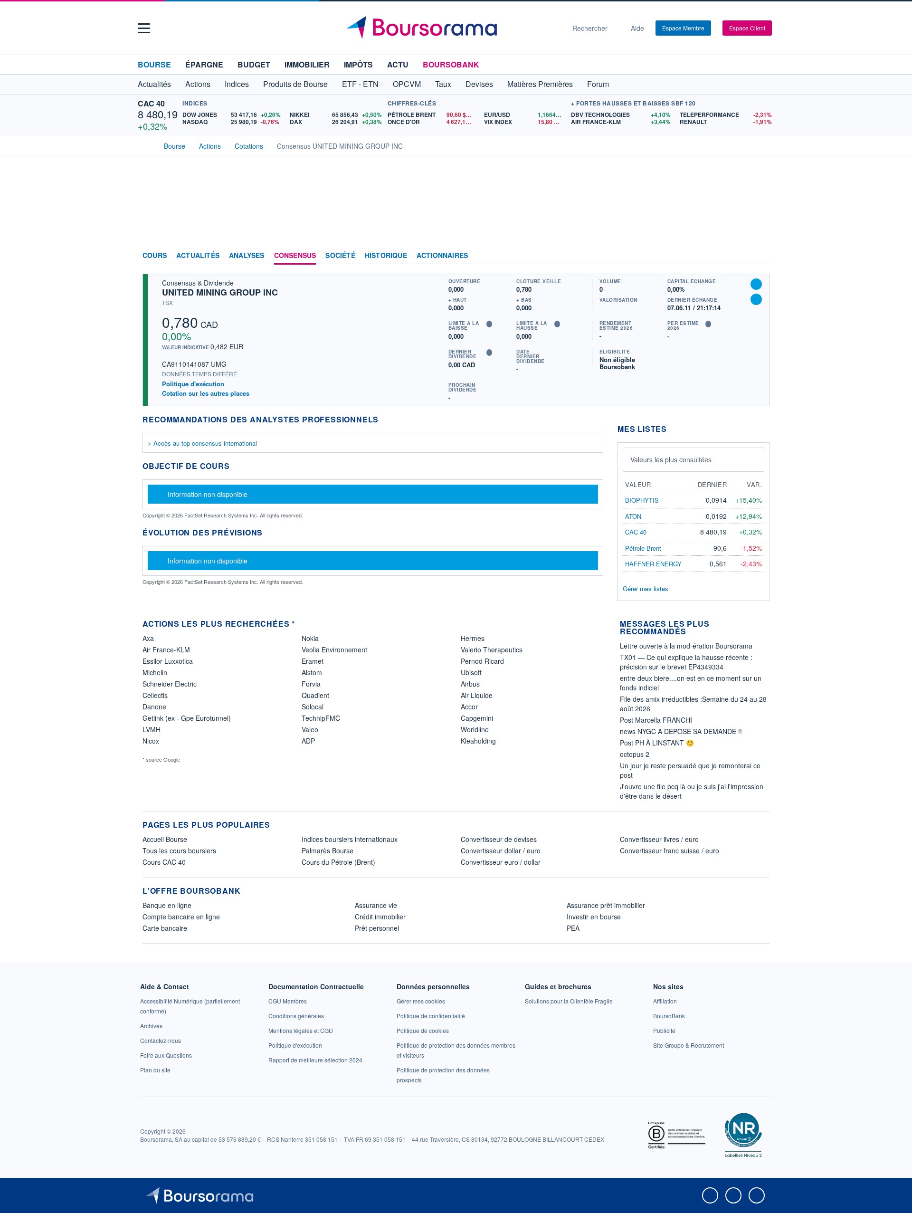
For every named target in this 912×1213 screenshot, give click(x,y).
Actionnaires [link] (442, 255)
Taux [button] (443, 83)
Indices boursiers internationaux (350, 839)
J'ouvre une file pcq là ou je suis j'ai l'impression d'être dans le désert (691, 791)
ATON (633, 516)
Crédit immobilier (380, 916)
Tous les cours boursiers (179, 850)
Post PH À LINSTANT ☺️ (657, 742)
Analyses (247, 255)
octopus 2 (634, 754)
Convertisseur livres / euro (659, 839)
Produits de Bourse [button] (295, 83)
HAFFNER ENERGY (653, 563)
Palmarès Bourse (327, 850)
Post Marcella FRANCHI (656, 720)
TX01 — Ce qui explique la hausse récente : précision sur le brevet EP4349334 (686, 661)
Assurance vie (376, 905)
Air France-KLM (166, 649)
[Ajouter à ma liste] (756, 299)
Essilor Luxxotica (167, 661)
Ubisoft (471, 672)
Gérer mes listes (645, 588)
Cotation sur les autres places (205, 393)
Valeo (310, 729)
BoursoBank (451, 64)
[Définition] (489, 324)
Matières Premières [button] (540, 83)
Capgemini (477, 718)
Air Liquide (477, 695)
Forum (598, 83)
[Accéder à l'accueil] (146, 145)
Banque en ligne (166, 905)
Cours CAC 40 (164, 862)
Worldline (475, 729)
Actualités (197, 255)
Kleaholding (478, 740)
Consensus (295, 255)
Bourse (154, 64)
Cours (154, 255)
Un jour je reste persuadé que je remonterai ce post (690, 770)
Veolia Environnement (334, 649)
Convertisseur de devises (499, 839)
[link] (151, 1026)
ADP (308, 740)
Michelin (154, 672)
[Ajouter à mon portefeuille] (756, 284)
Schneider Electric (169, 683)
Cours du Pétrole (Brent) (338, 862)
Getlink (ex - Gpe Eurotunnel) (186, 718)
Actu (397, 64)
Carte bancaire (164, 928)
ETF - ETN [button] (360, 83)
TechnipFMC (321, 718)
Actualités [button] (154, 83)
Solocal (312, 706)
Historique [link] (386, 255)
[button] (144, 28)
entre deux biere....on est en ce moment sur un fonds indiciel (690, 682)
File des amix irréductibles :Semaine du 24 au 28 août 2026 (693, 703)
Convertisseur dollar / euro (501, 850)
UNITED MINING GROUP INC (220, 292)
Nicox (150, 740)
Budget (254, 64)
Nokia (310, 638)
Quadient (315, 695)
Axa (148, 638)
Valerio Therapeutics (491, 649)
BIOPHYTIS (642, 500)
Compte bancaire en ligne (181, 916)
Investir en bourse (594, 916)
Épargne (204, 64)
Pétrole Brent (643, 548)
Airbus (470, 683)
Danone (154, 706)
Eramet (312, 661)
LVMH (151, 729)
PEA (573, 928)
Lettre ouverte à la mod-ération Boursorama (686, 645)
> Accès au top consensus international (202, 443)
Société (340, 255)
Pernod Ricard (482, 661)
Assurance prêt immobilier (606, 905)
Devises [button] (479, 83)
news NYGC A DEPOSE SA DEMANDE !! (681, 731)
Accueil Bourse (164, 839)
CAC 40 (151, 103)
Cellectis (155, 695)
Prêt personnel (377, 928)
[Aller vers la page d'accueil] (452, 28)
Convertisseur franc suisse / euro (669, 850)
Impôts (358, 64)
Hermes (472, 638)
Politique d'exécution (193, 383)
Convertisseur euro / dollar (501, 862)
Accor (469, 706)
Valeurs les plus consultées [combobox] (671, 459)
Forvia (311, 683)
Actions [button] (197, 83)
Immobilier (307, 64)
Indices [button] (237, 83)
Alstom (312, 672)
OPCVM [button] (407, 83)
